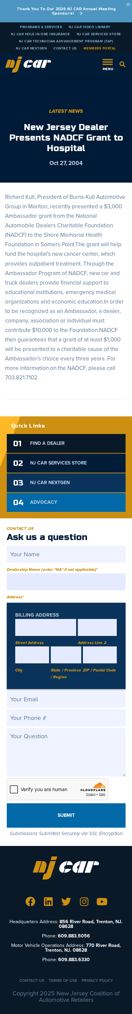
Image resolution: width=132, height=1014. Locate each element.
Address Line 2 (92, 642)
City (18, 670)
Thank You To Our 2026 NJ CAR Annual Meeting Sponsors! (66, 11)
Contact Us (64, 48)
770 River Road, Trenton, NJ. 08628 (83, 948)
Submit (66, 815)
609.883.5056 (74, 936)
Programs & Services (41, 27)
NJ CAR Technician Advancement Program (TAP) (66, 41)
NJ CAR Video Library (89, 27)
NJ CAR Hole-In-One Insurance (40, 34)
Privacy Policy (97, 980)
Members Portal (100, 48)
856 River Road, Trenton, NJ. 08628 (91, 924)
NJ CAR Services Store (99, 34)
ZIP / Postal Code (99, 670)
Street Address (29, 642)
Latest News (66, 111)
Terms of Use (63, 980)
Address (15, 597)
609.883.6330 (74, 960)
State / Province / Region (66, 673)
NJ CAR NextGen (31, 48)
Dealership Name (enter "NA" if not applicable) (52, 569)
